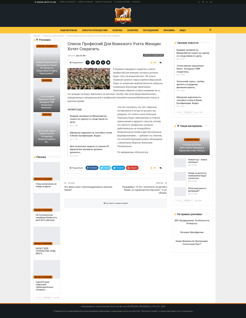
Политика (117, 30)
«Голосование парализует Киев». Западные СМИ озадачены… (190, 68)
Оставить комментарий (116, 203)
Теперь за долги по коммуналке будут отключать (197, 175)
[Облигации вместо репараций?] (180, 191)
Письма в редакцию (103, 2)
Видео (183, 30)
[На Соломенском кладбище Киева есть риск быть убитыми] (47, 202)
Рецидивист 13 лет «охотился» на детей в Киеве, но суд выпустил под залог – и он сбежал (144, 190)
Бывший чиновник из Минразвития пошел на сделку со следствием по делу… (89, 119)
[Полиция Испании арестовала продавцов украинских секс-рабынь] (192, 143)
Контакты (136, 2)
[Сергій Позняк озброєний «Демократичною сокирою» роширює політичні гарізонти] (47, 269)
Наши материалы (68, 30)
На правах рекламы (122, 2)
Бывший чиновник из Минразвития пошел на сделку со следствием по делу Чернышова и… (46, 68)
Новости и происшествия (94, 30)
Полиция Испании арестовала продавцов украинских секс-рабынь (192, 147)
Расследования (150, 30)
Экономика (169, 30)
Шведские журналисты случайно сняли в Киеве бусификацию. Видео (189, 100)
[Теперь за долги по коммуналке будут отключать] (180, 176)
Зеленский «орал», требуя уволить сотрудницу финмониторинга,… (190, 84)
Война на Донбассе (68, 2)
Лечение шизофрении (192, 232)
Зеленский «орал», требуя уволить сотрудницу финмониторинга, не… (47, 136)
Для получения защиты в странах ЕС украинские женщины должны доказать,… (89, 149)
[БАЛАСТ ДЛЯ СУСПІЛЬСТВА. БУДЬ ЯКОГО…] (47, 236)
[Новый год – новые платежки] (180, 162)
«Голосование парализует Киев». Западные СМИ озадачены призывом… (47, 102)
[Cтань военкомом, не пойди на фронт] (47, 171)
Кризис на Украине (85, 2)
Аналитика (132, 30)
